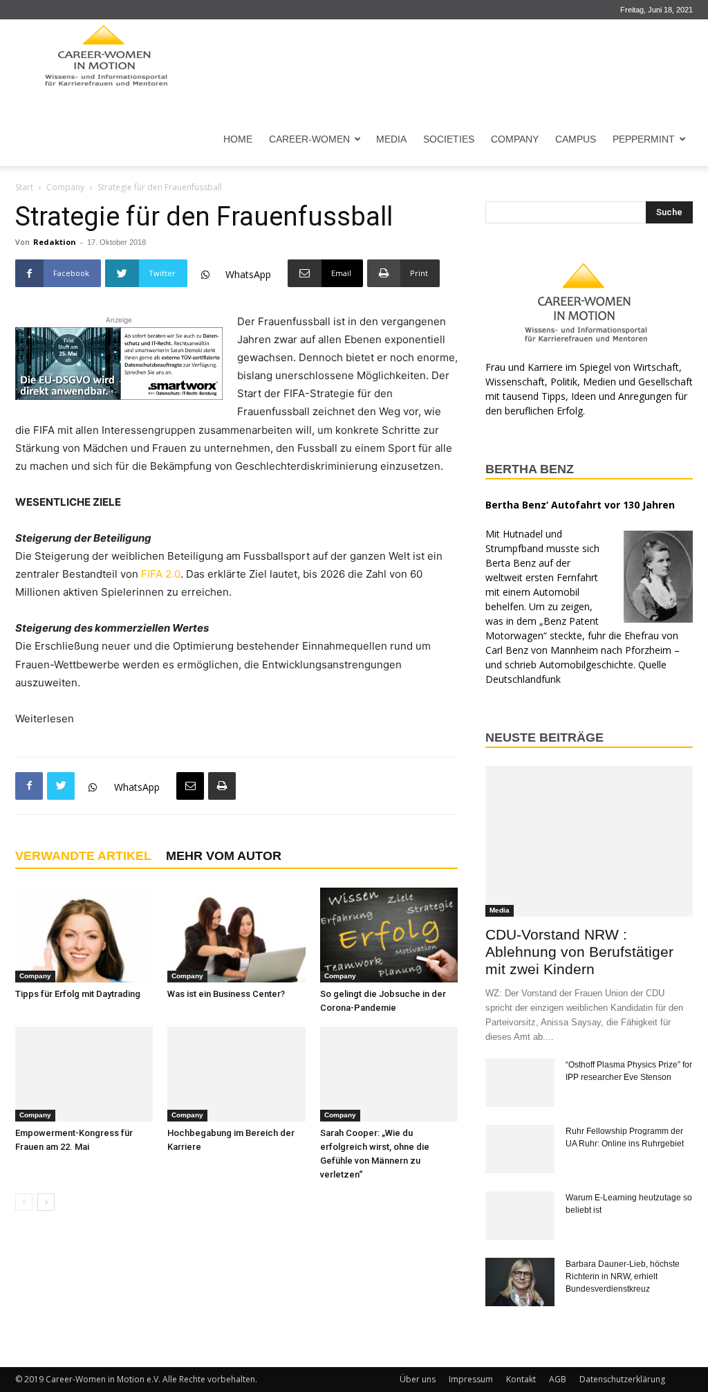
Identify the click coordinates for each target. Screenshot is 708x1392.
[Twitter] (61, 786)
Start (24, 187)
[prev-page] (23, 1202)
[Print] (222, 786)
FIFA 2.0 (160, 573)
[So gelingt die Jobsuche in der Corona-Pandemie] (389, 935)
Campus (575, 139)
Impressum (471, 1379)
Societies (448, 139)
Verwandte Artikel (83, 856)
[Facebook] (29, 786)
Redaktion (54, 242)
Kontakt (521, 1379)
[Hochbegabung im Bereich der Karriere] (236, 1074)
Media (391, 139)
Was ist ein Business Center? (226, 994)
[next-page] (46, 1202)
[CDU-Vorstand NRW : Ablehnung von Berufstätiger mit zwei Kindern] (589, 841)
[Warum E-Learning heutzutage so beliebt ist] (520, 1215)
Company (515, 139)
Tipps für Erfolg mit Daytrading (77, 994)
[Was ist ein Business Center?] (236, 935)
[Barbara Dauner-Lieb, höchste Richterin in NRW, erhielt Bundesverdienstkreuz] (520, 1282)
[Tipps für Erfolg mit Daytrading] (84, 935)
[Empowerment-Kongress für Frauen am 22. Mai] (84, 1074)
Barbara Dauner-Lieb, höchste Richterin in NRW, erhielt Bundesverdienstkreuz (623, 1276)
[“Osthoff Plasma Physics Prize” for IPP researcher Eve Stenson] (520, 1083)
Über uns (418, 1379)
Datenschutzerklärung (622, 1379)
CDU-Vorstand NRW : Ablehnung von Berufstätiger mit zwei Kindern (579, 951)
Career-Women (309, 139)
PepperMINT (644, 139)
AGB (557, 1379)
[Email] (190, 786)
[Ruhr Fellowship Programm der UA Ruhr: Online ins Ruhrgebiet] (520, 1149)
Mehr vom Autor (223, 856)
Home (237, 139)
